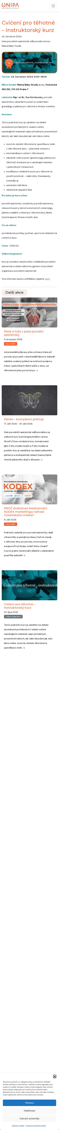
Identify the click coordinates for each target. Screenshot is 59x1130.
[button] (54, 1076)
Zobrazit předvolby (30, 1118)
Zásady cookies (18, 1125)
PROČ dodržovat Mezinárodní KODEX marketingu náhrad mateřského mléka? (25, 512)
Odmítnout (29, 1110)
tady (47, 278)
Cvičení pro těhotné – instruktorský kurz (19, 606)
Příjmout (29, 1102)
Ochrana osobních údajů (36, 1125)
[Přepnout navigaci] (53, 6)
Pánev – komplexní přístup (24, 419)
